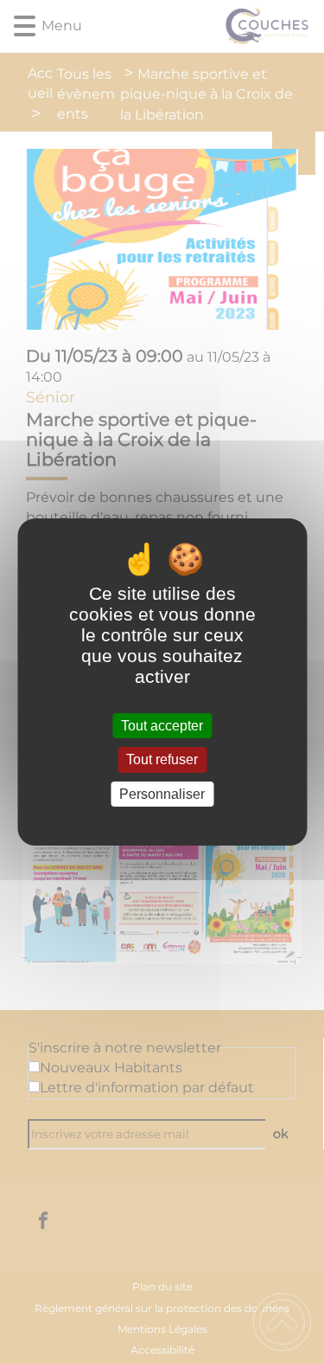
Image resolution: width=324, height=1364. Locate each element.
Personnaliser (162, 794)
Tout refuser (162, 760)
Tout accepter (162, 725)
